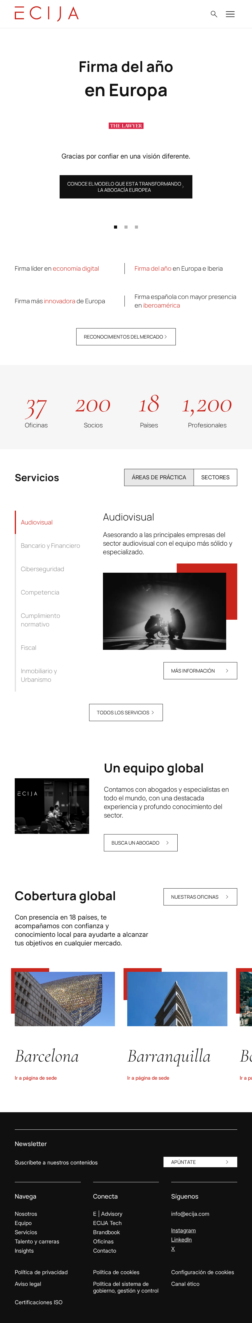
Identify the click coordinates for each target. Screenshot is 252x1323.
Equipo (23, 1223)
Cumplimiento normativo (40, 619)
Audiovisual (37, 522)
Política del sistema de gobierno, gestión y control (126, 1287)
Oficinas (103, 1241)
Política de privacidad (41, 1272)
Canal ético (185, 1284)
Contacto (104, 1250)
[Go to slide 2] (126, 227)
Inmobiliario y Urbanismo (39, 675)
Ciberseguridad (42, 569)
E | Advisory (107, 1214)
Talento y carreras (37, 1241)
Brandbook (106, 1232)
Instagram (183, 1230)
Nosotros (26, 1214)
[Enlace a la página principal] (47, 14)
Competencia (40, 592)
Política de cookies (116, 1272)
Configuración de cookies (202, 1272)
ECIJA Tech (107, 1223)
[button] (214, 14)
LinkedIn (181, 1239)
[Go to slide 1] (115, 227)
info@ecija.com (190, 1214)
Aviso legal (28, 1284)
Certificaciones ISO (39, 1302)
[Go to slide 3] (136, 227)
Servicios (26, 1232)
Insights (24, 1250)
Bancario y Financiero (50, 545)
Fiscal (28, 647)
